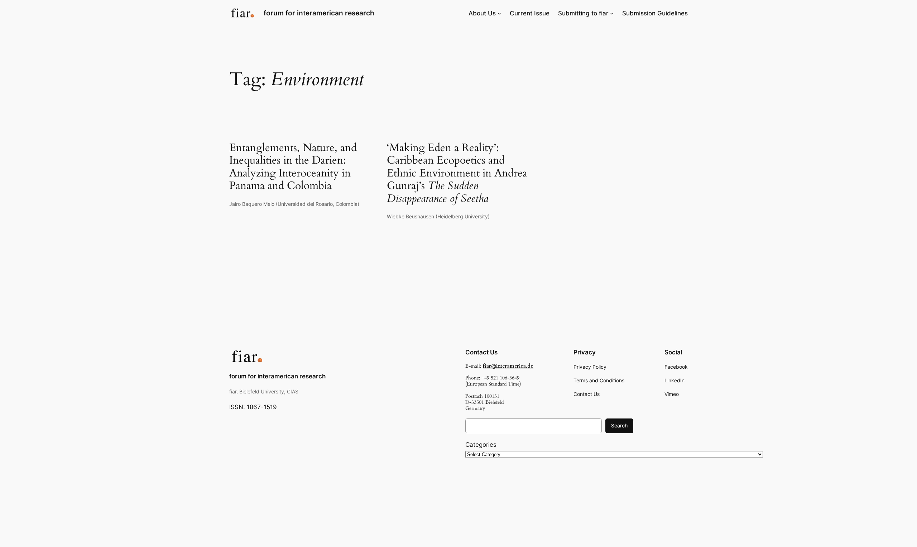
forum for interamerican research (319, 13)
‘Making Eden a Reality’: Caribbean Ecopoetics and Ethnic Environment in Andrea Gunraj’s (457, 173)
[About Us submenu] (499, 13)
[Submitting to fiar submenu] (612, 13)
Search (619, 425)
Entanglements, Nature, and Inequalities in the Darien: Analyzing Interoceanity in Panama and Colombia (293, 167)
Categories (480, 444)
